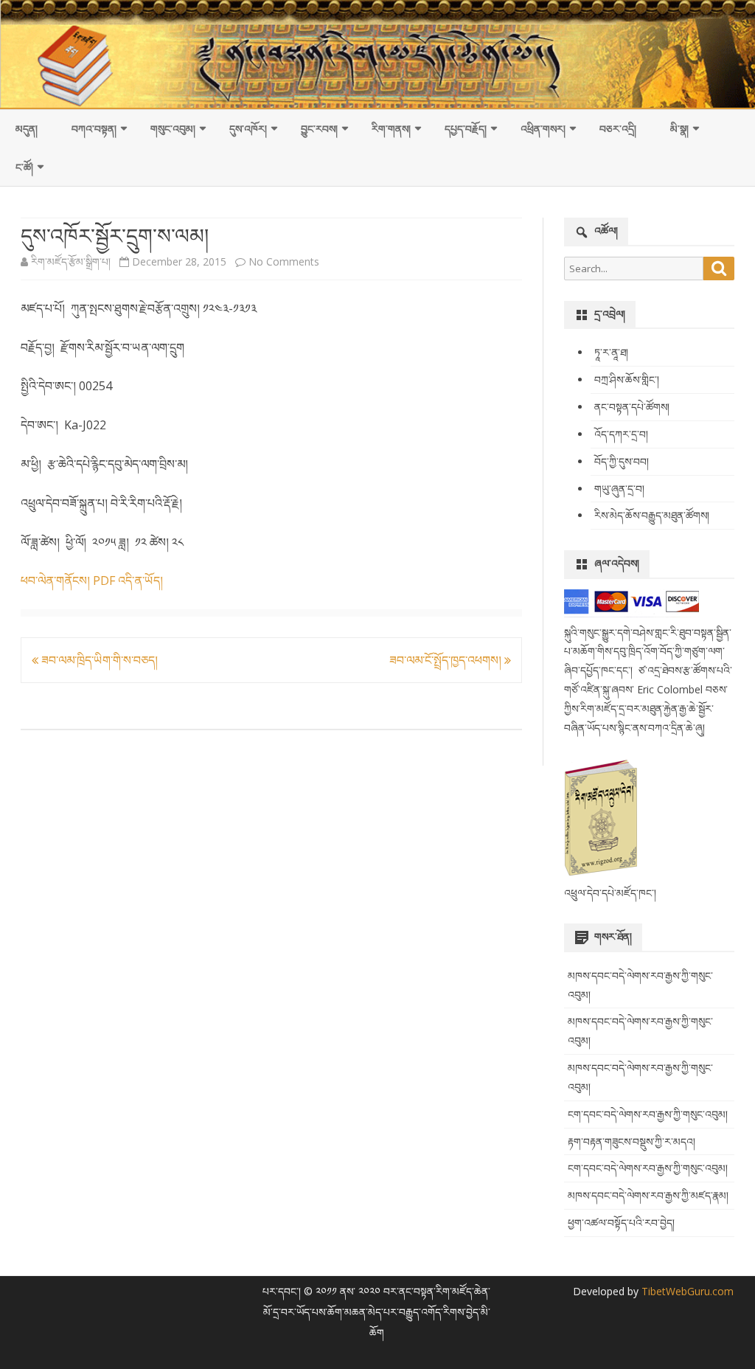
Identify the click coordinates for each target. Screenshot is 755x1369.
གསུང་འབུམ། (172, 129)
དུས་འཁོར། (248, 129)
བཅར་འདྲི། (617, 129)
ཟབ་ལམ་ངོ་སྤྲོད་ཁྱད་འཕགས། (446, 660)
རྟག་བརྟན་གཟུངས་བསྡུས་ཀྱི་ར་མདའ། (631, 1141)
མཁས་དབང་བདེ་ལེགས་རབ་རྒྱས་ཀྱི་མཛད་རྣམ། (648, 1195)
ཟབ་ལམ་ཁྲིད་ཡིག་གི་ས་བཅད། (98, 660)
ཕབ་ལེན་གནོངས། (55, 580)
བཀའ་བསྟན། (94, 129)
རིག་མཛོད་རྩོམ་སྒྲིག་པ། (71, 261)
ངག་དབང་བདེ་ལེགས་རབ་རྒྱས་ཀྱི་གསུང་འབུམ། (648, 1114)
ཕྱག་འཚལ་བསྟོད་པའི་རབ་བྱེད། (621, 1223)
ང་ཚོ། (24, 167)
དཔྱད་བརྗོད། (466, 129)
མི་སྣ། (679, 129)
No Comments (283, 261)
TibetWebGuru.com (686, 1291)
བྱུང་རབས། (319, 129)
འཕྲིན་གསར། (543, 129)
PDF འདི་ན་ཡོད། (128, 580)
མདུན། (26, 129)
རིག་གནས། (391, 129)
